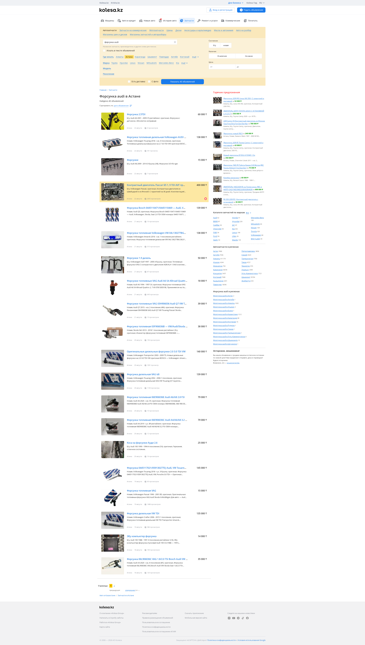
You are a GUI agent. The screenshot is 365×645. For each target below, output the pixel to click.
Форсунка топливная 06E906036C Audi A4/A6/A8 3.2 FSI (157, 419)
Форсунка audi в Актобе (223, 299)
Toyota (254, 231)
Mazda (235, 240)
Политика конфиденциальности (156, 627)
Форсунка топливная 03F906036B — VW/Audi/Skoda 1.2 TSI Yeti (162, 326)
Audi (215, 217)
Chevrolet (217, 228)
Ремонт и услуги (210, 20)
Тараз (244, 262)
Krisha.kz (115, 2)
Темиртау (246, 266)
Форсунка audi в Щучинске (225, 344)
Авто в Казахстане (108, 595)
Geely (215, 240)
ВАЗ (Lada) (255, 238)
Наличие (212, 51)
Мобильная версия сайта (196, 617)
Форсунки (132, 159)
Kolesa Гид (252, 2)
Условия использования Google (251, 640)
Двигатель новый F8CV (233, 133)
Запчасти (113, 90)
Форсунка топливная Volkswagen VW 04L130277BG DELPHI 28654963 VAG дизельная (174, 232)
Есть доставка (138, 81)
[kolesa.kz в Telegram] (238, 618)
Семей (244, 255)
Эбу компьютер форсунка (141, 536)
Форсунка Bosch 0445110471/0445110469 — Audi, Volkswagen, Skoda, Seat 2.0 (169, 207)
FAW (215, 232)
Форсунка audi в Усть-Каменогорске (229, 336)
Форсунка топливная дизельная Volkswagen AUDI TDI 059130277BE (165, 137)
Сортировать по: (106, 105)
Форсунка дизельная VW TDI (143, 513)
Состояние (213, 40)
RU (260, 2)
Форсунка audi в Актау (223, 295)
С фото (155, 81)
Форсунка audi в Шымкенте (225, 340)
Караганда (217, 269)
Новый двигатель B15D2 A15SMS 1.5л (239, 155)
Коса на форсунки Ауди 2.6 (142, 442)
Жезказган (217, 266)
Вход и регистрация (222, 10)
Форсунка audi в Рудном (224, 325)
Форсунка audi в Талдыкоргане (227, 333)
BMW (215, 221)
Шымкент (246, 277)
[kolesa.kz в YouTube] (233, 618)
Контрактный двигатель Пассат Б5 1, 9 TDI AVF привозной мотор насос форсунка (173, 185)
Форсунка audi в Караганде (225, 318)
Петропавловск (248, 251)
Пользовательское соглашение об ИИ (159, 631)
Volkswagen (256, 235)
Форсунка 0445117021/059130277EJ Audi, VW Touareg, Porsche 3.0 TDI (165, 467)
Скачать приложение (194, 613)
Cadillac (216, 225)
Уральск (245, 269)
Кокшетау (217, 273)
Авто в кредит (129, 20)
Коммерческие (233, 20)
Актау (215, 251)
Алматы (216, 258)
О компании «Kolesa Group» (112, 613)
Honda (235, 217)
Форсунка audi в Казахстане (225, 314)
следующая (130, 590)
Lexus (234, 232)
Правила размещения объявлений (157, 617)
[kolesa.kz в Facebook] (247, 618)
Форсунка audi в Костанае (224, 321)
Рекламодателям (149, 613)
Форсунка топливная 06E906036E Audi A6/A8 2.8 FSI (156, 397)
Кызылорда (218, 281)
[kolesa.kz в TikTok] (243, 618)
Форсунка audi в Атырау (223, 307)
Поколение (108, 74)
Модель (107, 68)
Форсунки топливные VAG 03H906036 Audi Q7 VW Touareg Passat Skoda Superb (171, 303)
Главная (103, 90)
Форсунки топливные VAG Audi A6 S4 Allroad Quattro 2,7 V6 (160, 280)
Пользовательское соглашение (156, 622)
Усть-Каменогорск (250, 273)
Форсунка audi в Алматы (224, 303)
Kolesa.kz (104, 2)
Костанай (217, 277)
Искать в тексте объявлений (121, 50)
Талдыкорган (247, 258)
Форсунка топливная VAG (141, 490)
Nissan (254, 227)
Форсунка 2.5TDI (136, 114)
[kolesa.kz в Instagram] (229, 618)
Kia (233, 228)
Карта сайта (105, 627)
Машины (109, 20)
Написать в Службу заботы (111, 617)
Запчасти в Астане (126, 595)
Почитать (252, 20)
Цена (211, 62)
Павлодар (217, 284)
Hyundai (235, 221)
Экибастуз (246, 281)
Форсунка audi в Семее (223, 329)
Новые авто (149, 20)
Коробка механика (231, 177)
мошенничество (233, 363)
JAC (233, 225)
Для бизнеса (234, 2)
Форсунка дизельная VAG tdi (143, 374)
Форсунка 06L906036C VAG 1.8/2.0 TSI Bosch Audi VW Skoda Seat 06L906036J (169, 559)
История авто (170, 20)
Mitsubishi (255, 224)
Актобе (216, 255)
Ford (215, 236)
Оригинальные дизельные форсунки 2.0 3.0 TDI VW (156, 351)
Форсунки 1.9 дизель (139, 258)
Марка (106, 63)
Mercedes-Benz (257, 217)
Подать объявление (253, 10)
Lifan (234, 236)
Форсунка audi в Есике (223, 310)
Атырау (216, 262)
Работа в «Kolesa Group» (110, 622)
